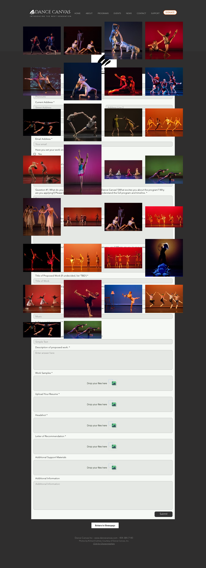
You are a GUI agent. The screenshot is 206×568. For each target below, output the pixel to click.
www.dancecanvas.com (105, 537)
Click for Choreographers (104, 544)
